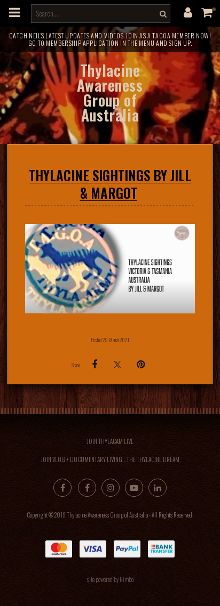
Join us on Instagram (110, 488)
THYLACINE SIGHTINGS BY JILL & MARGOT (110, 184)
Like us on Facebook (87, 488)
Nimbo (126, 579)
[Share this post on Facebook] (95, 365)
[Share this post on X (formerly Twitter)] (117, 364)
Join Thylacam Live (110, 441)
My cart (209, 12)
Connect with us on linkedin (157, 488)
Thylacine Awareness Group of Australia (110, 92)
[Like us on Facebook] (62, 488)
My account (188, 12)
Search (162, 13)
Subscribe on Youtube (134, 488)
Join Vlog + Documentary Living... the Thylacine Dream (110, 459)
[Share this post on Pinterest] (140, 365)
